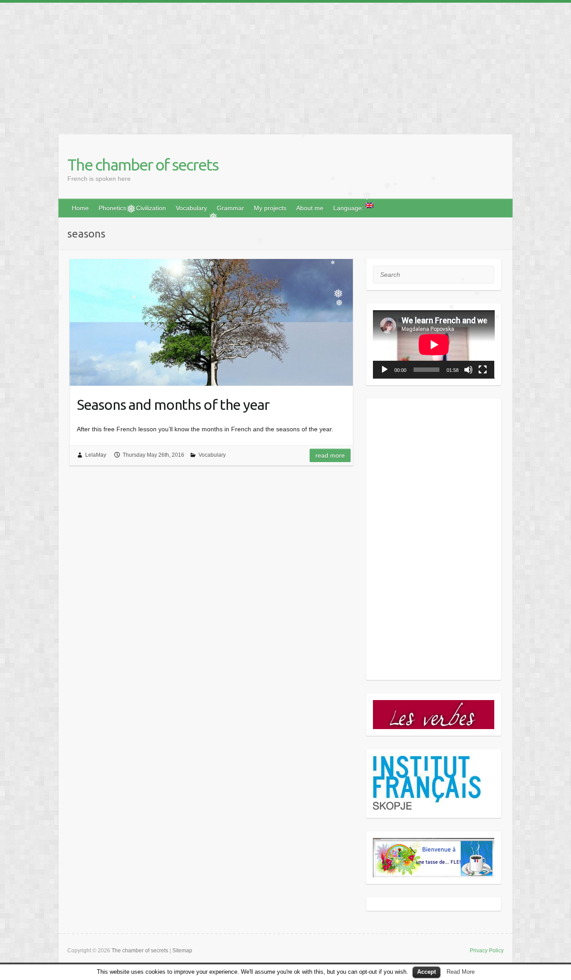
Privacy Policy (487, 950)
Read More (461, 971)
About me (309, 208)
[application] (434, 344)
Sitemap (182, 950)
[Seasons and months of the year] (211, 322)
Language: (349, 208)
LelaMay (95, 455)
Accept (426, 971)
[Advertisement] (267, 65)
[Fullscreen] (482, 369)
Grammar (230, 208)
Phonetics (112, 208)
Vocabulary (191, 208)
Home (80, 208)
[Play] (384, 369)
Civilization (151, 208)
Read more (330, 455)
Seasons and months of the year (173, 404)
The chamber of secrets (142, 164)
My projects (270, 208)
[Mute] (468, 369)
